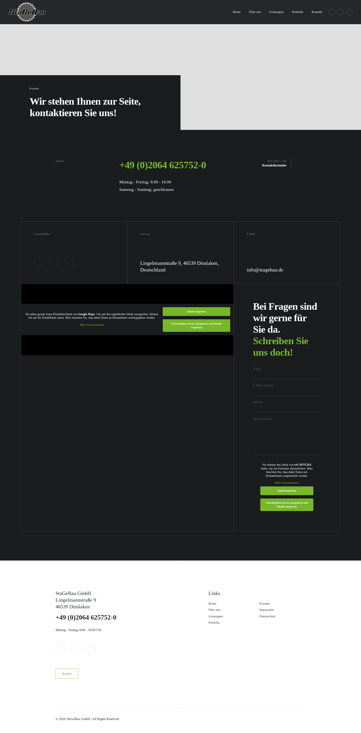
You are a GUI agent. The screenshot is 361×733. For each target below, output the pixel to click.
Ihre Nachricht (262, 419)
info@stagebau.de (265, 270)
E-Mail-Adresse (263, 385)
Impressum (266, 609)
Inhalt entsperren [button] (196, 311)
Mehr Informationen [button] (92, 324)
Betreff (257, 402)
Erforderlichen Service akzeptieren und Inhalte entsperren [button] (196, 325)
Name (257, 368)
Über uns (214, 609)
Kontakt (264, 603)
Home (212, 603)
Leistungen (215, 616)
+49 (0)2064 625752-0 (162, 164)
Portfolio (214, 622)
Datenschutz (267, 616)
